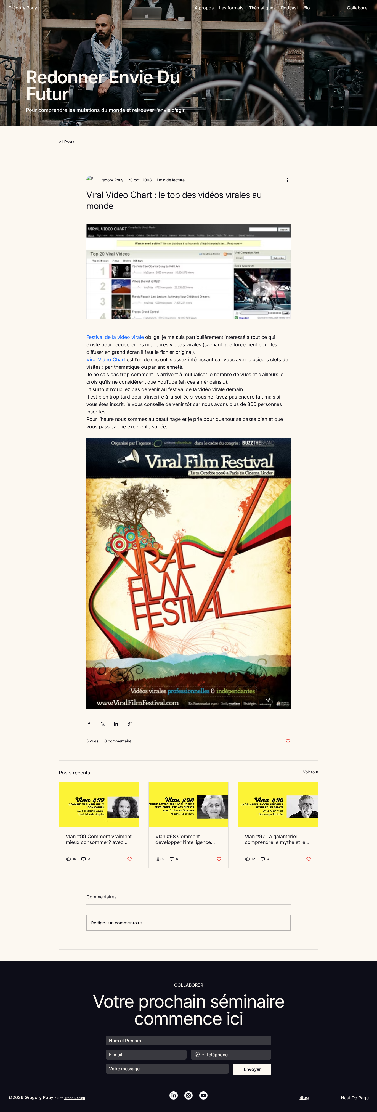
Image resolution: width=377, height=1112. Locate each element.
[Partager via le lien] (129, 723)
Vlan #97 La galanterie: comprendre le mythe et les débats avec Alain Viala (276, 839)
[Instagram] (188, 1095)
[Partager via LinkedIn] (116, 723)
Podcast (289, 7)
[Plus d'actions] (287, 180)
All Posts (66, 141)
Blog (304, 1097)
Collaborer (358, 7)
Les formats (231, 7)
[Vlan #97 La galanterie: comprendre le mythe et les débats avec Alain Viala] (278, 804)
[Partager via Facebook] (89, 723)
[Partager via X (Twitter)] (102, 723)
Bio (306, 7)
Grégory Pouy (22, 7)
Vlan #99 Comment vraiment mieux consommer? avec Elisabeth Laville (99, 839)
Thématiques (262, 7)
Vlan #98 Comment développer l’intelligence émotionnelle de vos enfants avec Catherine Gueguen (187, 839)
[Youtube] (203, 1095)
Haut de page (355, 1097)
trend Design (74, 1098)
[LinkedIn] (173, 1095)
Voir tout (310, 771)
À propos (204, 7)
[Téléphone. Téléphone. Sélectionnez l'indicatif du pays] (199, 1054)
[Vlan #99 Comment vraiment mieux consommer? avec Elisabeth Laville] (99, 804)
